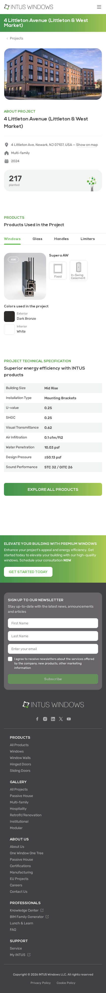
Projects (16, 38)
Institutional (19, 821)
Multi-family (19, 802)
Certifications (20, 866)
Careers (16, 885)
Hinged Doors (20, 764)
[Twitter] (61, 719)
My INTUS (18, 955)
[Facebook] (37, 719)
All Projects (19, 789)
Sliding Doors (20, 771)
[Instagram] (45, 719)
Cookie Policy (66, 983)
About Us (17, 847)
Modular (16, 828)
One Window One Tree (26, 853)
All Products (19, 745)
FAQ (13, 930)
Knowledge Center (24, 910)
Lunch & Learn (21, 923)
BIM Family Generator (27, 917)
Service (16, 948)
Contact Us (18, 892)
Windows (17, 751)
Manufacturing (21, 872)
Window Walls (20, 758)
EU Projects (19, 879)
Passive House (21, 796)
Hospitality (18, 809)
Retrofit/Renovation (25, 815)
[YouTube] (69, 719)
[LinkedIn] (53, 719)
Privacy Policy (41, 983)
